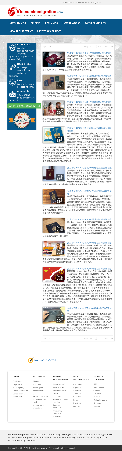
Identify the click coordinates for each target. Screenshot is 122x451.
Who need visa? (59, 390)
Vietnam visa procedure (38, 406)
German (76, 406)
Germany (97, 403)
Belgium (96, 406)
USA (95, 384)
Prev (90, 46)
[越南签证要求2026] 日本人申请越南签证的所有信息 (89, 102)
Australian (77, 384)
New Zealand (98, 387)
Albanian (77, 393)
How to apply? (59, 384)
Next (106, 46)
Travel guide (38, 387)
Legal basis (17, 384)
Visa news (37, 384)
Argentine (77, 387)
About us (36, 381)
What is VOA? (58, 387)
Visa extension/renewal (40, 395)
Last (111, 46)
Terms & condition (20, 390)
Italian (75, 400)
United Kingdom (100, 400)
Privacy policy (18, 387)
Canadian (77, 396)
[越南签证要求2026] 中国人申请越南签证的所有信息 (89, 268)
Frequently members (57, 412)
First (85, 46)
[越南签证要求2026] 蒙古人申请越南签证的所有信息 (89, 167)
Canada (96, 390)
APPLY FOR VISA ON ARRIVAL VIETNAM (28, 105)
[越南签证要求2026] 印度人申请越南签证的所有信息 (89, 242)
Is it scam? (57, 416)
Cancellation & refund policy (19, 395)
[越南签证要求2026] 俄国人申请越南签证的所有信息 (89, 53)
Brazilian (77, 403)
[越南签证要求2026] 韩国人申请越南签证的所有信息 (89, 76)
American (77, 390)
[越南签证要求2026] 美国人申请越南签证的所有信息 (89, 219)
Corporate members (57, 406)
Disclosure (17, 381)
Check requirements (58, 394)
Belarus (96, 396)
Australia (97, 393)
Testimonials (38, 390)
